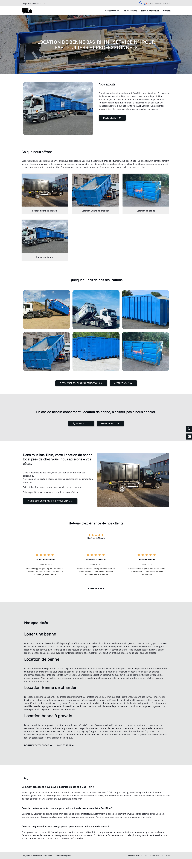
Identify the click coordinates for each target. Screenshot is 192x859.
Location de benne (146, 210)
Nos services (110, 10)
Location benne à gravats (44, 210)
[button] (88, 588)
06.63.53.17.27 (39, 3)
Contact (166, 10)
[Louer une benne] (45, 236)
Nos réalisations (130, 10)
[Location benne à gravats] (45, 190)
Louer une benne (44, 257)
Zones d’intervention (150, 10)
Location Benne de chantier (95, 210)
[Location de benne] (146, 190)
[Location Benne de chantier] (95, 190)
